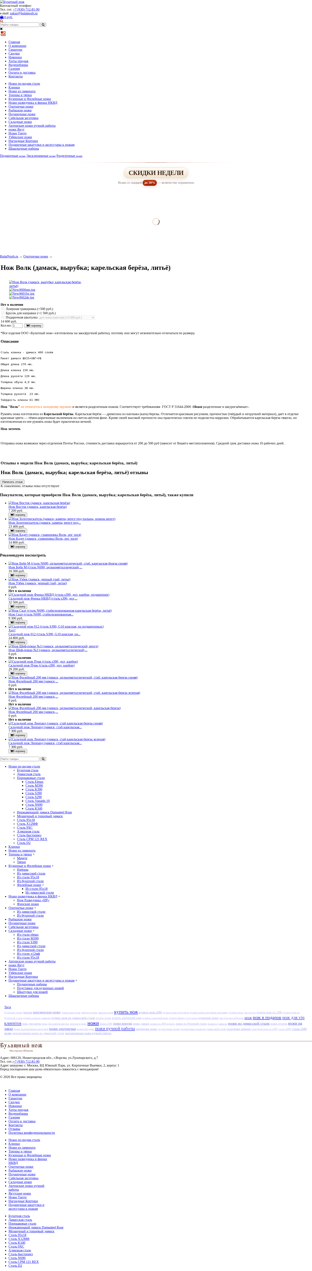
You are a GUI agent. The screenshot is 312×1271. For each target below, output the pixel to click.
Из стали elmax (28, 934)
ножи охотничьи (62, 1029)
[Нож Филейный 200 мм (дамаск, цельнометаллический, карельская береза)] (64, 708)
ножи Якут (16, 129)
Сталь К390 (33, 789)
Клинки (14, 87)
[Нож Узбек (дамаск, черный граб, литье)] (39, 579)
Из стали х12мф (28, 953)
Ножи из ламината (21, 91)
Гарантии (15, 49)
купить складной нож (155, 1018)
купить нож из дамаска (37, 1018)
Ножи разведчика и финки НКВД (32, 102)
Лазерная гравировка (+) (29, 309)
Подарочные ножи (21, 114)
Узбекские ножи (20, 137)
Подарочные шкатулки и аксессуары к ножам (41, 145)
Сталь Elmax (34, 781)
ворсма (27, 1012)
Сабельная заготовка (23, 118)
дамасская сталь (70, 1012)
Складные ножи (20, 122)
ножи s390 (106, 1023)
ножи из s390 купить (162, 1023)
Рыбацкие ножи (20, 110)
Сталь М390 (34, 785)
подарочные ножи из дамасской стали (203, 1029)
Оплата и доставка (21, 72)
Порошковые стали (31, 778)
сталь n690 (284, 1029)
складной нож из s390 (264, 1029)
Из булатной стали (30, 881)
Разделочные (69, 156)
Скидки (14, 53)
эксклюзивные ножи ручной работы (88, 1033)
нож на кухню (78, 1023)
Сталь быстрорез (29, 835)
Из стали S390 (27, 942)
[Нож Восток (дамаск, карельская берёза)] (39, 503)
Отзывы (14, 1129)
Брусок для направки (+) (30, 313)
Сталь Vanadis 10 (37, 801)
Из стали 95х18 (28, 877)
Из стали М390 (28, 938)
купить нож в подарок (176, 1012)
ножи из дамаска (217, 1023)
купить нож (126, 1012)
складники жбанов (239, 1029)
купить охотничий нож (127, 1018)
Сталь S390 (33, 793)
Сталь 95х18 (26, 820)
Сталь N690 (33, 804)
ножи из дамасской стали (249, 1023)
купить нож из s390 (269, 1012)
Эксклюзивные (41, 156)
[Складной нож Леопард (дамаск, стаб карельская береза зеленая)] (56, 739)
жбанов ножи (89, 1012)
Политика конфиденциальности (31, 1132)
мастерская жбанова (231, 1018)
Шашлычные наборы (23, 148)
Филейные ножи (29, 885)
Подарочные (12, 156)
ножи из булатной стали (191, 1023)
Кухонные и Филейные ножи (29, 99)
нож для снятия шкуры (55, 1023)
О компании (17, 46)
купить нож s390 (150, 1012)
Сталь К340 (33, 808)
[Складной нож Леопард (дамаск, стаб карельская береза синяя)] (55, 723)
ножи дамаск (141, 1023)
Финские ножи (28, 904)
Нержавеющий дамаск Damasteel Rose (44, 812)
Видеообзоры (18, 65)
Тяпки (21, 862)
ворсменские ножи (46, 1012)
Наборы (22, 869)
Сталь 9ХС (25, 827)
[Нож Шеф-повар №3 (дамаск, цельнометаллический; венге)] (53, 646)
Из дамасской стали (31, 873)
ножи (93, 1023)
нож (248, 1017)
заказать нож (105, 1012)
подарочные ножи (169, 1029)
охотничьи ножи (146, 1029)
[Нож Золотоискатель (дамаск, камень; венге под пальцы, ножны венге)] (61, 519)
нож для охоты (31, 1023)
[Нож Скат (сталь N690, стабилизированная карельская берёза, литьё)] (60, 610)
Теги (7, 1007)
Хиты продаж (18, 61)
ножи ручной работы (115, 1028)
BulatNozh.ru (9, 256)
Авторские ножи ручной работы (32, 125)
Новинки (15, 57)
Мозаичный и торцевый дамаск (40, 816)
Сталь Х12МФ (27, 824)
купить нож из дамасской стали (73, 1018)
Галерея (14, 68)
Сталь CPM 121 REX (32, 839)
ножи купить (278, 1023)
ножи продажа (85, 1029)
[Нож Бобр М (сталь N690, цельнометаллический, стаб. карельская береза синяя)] (68, 563)
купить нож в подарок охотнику (209, 1012)
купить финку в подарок (183, 1018)
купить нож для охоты (242, 1012)
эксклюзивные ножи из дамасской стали (38, 1033)
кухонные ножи (208, 1018)
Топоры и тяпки (20, 95)
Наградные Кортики (23, 141)
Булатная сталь (27, 770)
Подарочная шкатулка (21, 317)
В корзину (35, 325)
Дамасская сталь (29, 774)
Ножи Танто (17, 133)
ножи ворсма (122, 1023)
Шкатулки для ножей (32, 992)
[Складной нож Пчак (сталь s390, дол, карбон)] (43, 661)
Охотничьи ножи (20, 106)
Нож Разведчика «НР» (33, 900)
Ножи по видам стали (24, 83)
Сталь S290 (33, 797)
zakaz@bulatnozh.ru (24, 13)
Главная (14, 42)
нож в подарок (267, 1017)
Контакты (15, 76)
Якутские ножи (19, 1193)
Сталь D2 (24, 843)
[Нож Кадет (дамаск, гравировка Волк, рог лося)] (44, 535)
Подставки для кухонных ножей (40, 988)
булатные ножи (13, 1012)
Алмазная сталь (28, 831)
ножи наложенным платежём (31, 1029)
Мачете (22, 858)
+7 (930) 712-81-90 (26, 9)
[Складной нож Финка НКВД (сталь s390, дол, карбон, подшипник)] (58, 594)
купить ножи (103, 1018)
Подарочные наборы (32, 984)
